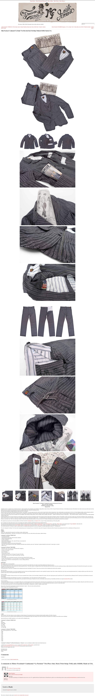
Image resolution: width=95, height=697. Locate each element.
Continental (29, 520)
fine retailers (31, 644)
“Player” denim (59, 523)
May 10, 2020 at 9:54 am (13, 674)
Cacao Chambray (18, 524)
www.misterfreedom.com (10, 644)
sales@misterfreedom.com (7, 646)
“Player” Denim (39, 524)
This (2, 563)
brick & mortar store (24, 644)
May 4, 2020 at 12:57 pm (11, 668)
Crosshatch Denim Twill (27, 524)
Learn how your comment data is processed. (21, 695)
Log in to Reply (17, 668)
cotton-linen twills (49, 523)
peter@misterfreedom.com (73, 677)
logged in (8, 689)
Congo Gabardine (73, 523)
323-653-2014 (16, 646)
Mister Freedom (12, 673)
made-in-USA (38, 520)
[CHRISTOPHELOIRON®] (47, 12)
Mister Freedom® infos (14, 659)
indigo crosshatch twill (38, 523)
